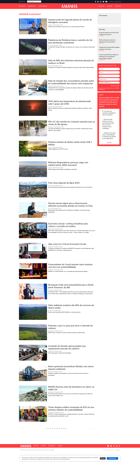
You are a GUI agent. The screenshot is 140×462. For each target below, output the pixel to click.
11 (52, 428)
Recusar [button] (103, 458)
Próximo (90, 428)
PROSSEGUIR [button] (112, 458)
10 (50, 428)
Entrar (111, 1)
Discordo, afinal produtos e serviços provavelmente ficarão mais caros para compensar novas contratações (108, 124)
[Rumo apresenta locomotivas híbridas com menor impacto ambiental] (33, 373)
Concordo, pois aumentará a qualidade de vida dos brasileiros (109, 113)
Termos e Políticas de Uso (108, 449)
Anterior (23, 428)
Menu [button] (23, 1)
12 (54, 428)
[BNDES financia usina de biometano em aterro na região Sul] (33, 393)
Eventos (22, 6)
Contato (118, 6)
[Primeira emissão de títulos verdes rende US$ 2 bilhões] (33, 149)
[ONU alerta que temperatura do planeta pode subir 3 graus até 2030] (33, 108)
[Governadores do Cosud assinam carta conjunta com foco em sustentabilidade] (33, 271)
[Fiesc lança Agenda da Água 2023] (33, 189)
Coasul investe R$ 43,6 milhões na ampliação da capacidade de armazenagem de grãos (108, 56)
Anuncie (101, 6)
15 (61, 428)
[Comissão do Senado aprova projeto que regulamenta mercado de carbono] (33, 353)
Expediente (51, 445)
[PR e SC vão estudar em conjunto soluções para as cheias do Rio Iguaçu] (33, 128)
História (35, 445)
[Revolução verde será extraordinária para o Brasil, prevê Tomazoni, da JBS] (33, 291)
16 (63, 428)
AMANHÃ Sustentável (30, 14)
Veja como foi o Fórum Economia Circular (67, 244)
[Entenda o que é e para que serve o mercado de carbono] (33, 332)
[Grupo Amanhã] (69, 6)
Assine (109, 6)
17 (66, 428)
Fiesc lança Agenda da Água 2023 (64, 183)
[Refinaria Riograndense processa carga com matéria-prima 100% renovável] (33, 169)
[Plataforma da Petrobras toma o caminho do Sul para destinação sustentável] (33, 47)
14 (59, 428)
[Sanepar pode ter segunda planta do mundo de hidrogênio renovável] (33, 26)
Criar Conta (118, 1)
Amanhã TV (32, 6)
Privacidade (117, 449)
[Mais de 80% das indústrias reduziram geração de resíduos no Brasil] (33, 67)
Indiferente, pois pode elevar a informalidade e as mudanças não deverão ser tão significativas (109, 135)
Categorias (42, 6)
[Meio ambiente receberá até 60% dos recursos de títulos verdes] (33, 312)
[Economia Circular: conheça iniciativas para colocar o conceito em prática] (33, 230)
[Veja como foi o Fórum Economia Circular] (33, 251)
